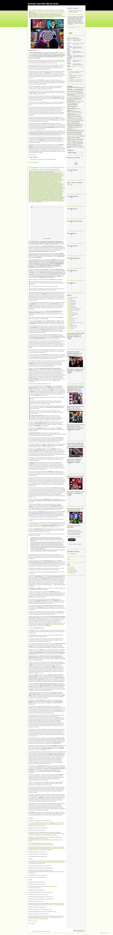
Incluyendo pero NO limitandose (75, 308)
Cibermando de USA (52, 181)
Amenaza (80, 89)
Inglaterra (70, 123)
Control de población (74, 100)
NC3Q (43, 196)
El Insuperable (72, 305)
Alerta (69, 89)
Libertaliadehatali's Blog (73, 314)
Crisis (82, 101)
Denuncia (71, 108)
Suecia (30, 200)
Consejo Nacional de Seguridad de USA (37, 184)
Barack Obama (77, 91)
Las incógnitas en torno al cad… (78, 44)
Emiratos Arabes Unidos (49, 187)
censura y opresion (36, 11)
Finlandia (57, 189)
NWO (77, 141)
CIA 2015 (59, 180)
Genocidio (71, 114)
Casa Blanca (70, 97)
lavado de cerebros (44, 11)
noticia (49, 11)
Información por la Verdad (74, 310)
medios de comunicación (48, 326)
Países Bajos (53, 197)
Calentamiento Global (79, 95)
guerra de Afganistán (55, 624)
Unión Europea (78, 146)
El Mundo (34, 154)
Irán (80, 127)
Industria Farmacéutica (75, 121)
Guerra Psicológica (75, 120)
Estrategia (69, 112)
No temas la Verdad (73, 318)
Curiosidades (72, 104)
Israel (69, 129)
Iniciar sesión (71, 568)
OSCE (59, 16)
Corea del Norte (61, 184)
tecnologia (53, 11)
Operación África (54, 196)
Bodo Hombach (44, 13)
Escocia (51, 188)
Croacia (39, 14)
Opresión (80, 143)
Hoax (80, 120)
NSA (49, 196)
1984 (68, 87)
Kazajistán (57, 192)
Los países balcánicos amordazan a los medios (46, 10)
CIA (84, 97)
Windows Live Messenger (36, 201)
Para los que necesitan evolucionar (75, 322)
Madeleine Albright (41, 194)
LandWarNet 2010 (50, 193)
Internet (70, 125)
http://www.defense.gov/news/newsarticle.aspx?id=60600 (41, 844)
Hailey (74, 39)
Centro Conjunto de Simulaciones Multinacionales (45, 178)
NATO (78, 136)
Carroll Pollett (50, 177)
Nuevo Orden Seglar (75, 140)
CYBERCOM (43, 185)
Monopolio (31, 196)
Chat (70, 73)
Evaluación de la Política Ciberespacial (43, 189)
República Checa (55, 198)
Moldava (60, 195)
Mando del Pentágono (50, 194)
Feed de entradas (72, 569)
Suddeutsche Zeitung (58, 199)
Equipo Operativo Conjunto (59, 187)
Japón (39, 192)
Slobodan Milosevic (42, 17)
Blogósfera (71, 95)
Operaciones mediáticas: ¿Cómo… (77, 40)
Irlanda (59, 191)
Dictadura (78, 108)
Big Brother (80, 93)
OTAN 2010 (48, 197)
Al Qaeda (74, 89)
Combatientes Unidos (33, 182)
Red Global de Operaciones (46, 198)
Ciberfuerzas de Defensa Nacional (36, 181)
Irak (78, 127)
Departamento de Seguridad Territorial (36, 186)
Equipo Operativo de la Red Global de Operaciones (39, 188)
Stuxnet (48, 199)
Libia (62, 193)
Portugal (52, 421)
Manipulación (72, 131)
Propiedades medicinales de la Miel (75, 79)
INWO (75, 127)
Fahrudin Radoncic (54, 14)
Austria (51, 176)
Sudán (51, 199)
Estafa (79, 111)
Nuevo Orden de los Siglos (74, 138)
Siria (40, 199)
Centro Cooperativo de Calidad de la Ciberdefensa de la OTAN (47, 179)
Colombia (59, 181)
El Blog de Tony (72, 304)
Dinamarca (47, 186)
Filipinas (53, 189)
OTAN (68, 144)
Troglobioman (71, 328)
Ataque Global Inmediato (40, 176)
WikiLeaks (69, 147)
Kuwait (45, 193)
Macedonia (31, 15)
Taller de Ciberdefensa (36, 200)
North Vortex (71, 319)
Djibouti (38, 187)
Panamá (57, 197)
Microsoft (56, 195)
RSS (75, 930)
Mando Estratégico (58, 194)
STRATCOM (44, 199)
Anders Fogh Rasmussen (56, 175)
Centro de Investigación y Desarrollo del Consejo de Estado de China (46, 180)
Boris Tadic (49, 13)
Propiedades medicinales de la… (77, 61)
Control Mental (77, 101)
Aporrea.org (34, 921)
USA (62, 241)
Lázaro (70, 311)
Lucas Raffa (71, 315)
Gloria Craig (44, 190)
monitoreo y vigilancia (49, 171)
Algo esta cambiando (73, 297)
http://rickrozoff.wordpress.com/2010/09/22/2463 (53, 904)
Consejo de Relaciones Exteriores (43, 183)
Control (70, 99)
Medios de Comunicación (74, 134)
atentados (35, 171)
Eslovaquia (56, 188)
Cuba (39, 185)
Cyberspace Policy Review (57, 185)
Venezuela (59, 200)
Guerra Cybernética (78, 118)
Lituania (30, 194)
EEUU (70, 111)
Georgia (37, 190)
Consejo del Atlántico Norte (56, 183)
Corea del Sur (31, 185)
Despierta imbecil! (72, 303)
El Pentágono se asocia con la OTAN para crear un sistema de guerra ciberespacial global (46, 168)
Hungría (35, 191)
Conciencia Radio (72, 301)
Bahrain (59, 176)
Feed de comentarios (73, 571)
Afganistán (77, 87)
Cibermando (45, 181)
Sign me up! (71, 539)
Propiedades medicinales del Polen (75, 81)
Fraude (80, 112)
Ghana (40, 190)
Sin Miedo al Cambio (73, 326)
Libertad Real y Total (73, 312)
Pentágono (79, 144)
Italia (30, 192)
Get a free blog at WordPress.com (41, 931)
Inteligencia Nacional (46, 191)
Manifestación (74, 129)
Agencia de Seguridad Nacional (52, 173)
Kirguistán (41, 193)
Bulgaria (35, 138)
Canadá (45, 177)
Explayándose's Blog (73, 307)
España (75, 111)
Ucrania (46, 200)
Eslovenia (60, 188)
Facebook (73, 112)
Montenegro (59, 15)
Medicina (80, 131)
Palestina (73, 144)
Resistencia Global (72, 325)
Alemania (82, 87)
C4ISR (42, 177)
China (80, 97)
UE (72, 146)
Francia (77, 112)
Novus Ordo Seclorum (75, 136)
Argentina (70, 91)
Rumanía (61, 198)
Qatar (39, 198)
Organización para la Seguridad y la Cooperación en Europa (45, 16)
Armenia (33, 176)
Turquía (43, 200)
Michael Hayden (50, 195)
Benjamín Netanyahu (71, 93)
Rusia (69, 146)
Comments (32, 923)
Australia (48, 176)
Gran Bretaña (45, 342)
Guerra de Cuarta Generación (72, 119)
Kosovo (59, 14)
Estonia (33, 189)
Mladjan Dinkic (53, 15)
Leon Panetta (57, 193)
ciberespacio (61, 243)
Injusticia (76, 123)
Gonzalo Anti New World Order (43, 4)
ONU (74, 143)
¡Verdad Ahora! (72, 300)
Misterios (68, 136)
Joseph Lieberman (50, 192)
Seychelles (37, 199)
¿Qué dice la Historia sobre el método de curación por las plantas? (76, 72)
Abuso (72, 87)
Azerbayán (56, 176)
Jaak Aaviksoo (34, 192)
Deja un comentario (34, 162)
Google (49, 190)
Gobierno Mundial (72, 116)
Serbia (36, 17)
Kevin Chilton (36, 193)
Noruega (46, 196)
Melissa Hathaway (43, 195)
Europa (54, 251)
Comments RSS (80, 930)
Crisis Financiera (77, 102)
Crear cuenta (71, 567)
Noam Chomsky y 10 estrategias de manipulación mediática (43, 159)
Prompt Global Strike (33, 198)
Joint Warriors (43, 192)
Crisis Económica (70, 102)
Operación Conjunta (38, 197)
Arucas (70, 298)
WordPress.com (72, 572)
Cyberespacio (72, 106)
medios (31, 56)
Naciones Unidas (74, 136)
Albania (40, 175)
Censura (76, 97)
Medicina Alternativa (74, 133)
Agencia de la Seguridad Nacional (39, 173)
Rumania (31, 138)
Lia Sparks (75, 43)
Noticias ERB (71, 321)
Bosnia (53, 13)
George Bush (77, 114)
